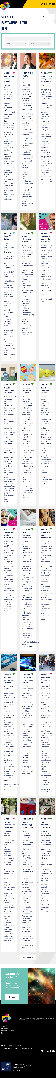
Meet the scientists (38, 1018)
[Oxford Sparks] (6, 1023)
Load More (28, 958)
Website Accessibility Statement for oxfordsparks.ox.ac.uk (17, 1048)
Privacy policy (17, 1045)
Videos (21, 1018)
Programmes (23, 1020)
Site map (3, 1045)
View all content (44, 17)
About (31, 1020)
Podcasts (28, 1018)
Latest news (50, 1018)
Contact (36, 1020)
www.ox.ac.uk (16, 1070)
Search (49, 44)
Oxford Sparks (5, 5)
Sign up (12, 997)
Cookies (10, 1045)
